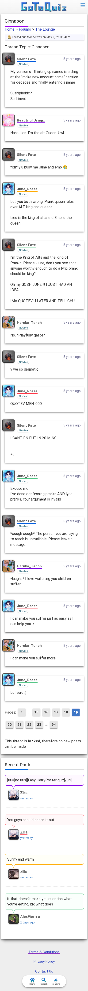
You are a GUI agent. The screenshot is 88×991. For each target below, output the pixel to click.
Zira (23, 793)
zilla (23, 871)
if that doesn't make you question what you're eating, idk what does (39, 901)
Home (10, 29)
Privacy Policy (44, 961)
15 (36, 712)
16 (46, 712)
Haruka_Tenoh (29, 323)
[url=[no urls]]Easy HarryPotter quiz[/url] (39, 780)
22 (29, 725)
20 (10, 725)
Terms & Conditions (44, 952)
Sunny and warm (20, 859)
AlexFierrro (30, 916)
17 (56, 712)
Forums (25, 29)
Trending (55, 984)
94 (54, 725)
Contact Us (44, 971)
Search (44, 984)
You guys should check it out (30, 820)
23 (39, 725)
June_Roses (27, 189)
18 (66, 712)
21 (19, 725)
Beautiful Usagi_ (31, 120)
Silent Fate (26, 59)
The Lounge (45, 29)
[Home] (44, 7)
